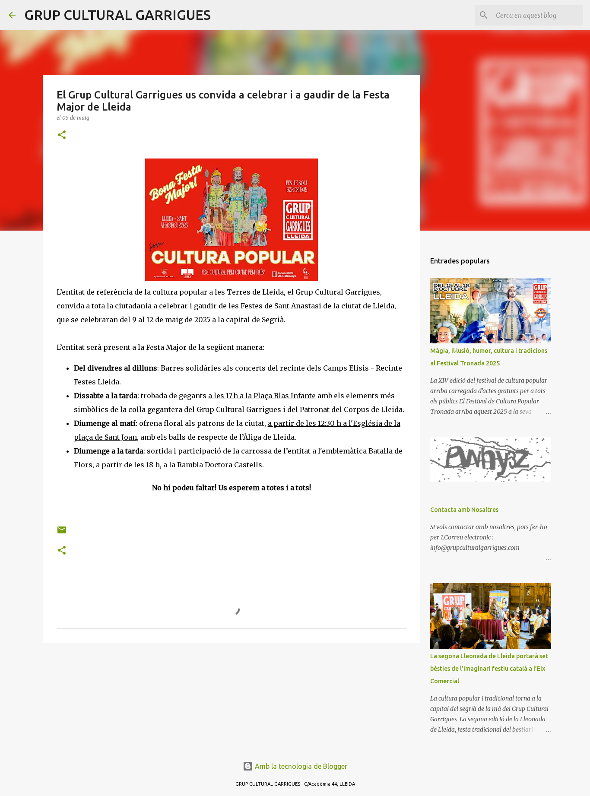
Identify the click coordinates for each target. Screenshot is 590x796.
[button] (62, 135)
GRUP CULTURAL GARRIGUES (117, 14)
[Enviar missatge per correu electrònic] (62, 533)
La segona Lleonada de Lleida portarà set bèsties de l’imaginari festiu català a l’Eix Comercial (489, 669)
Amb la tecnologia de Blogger (300, 766)
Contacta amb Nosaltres (464, 509)
